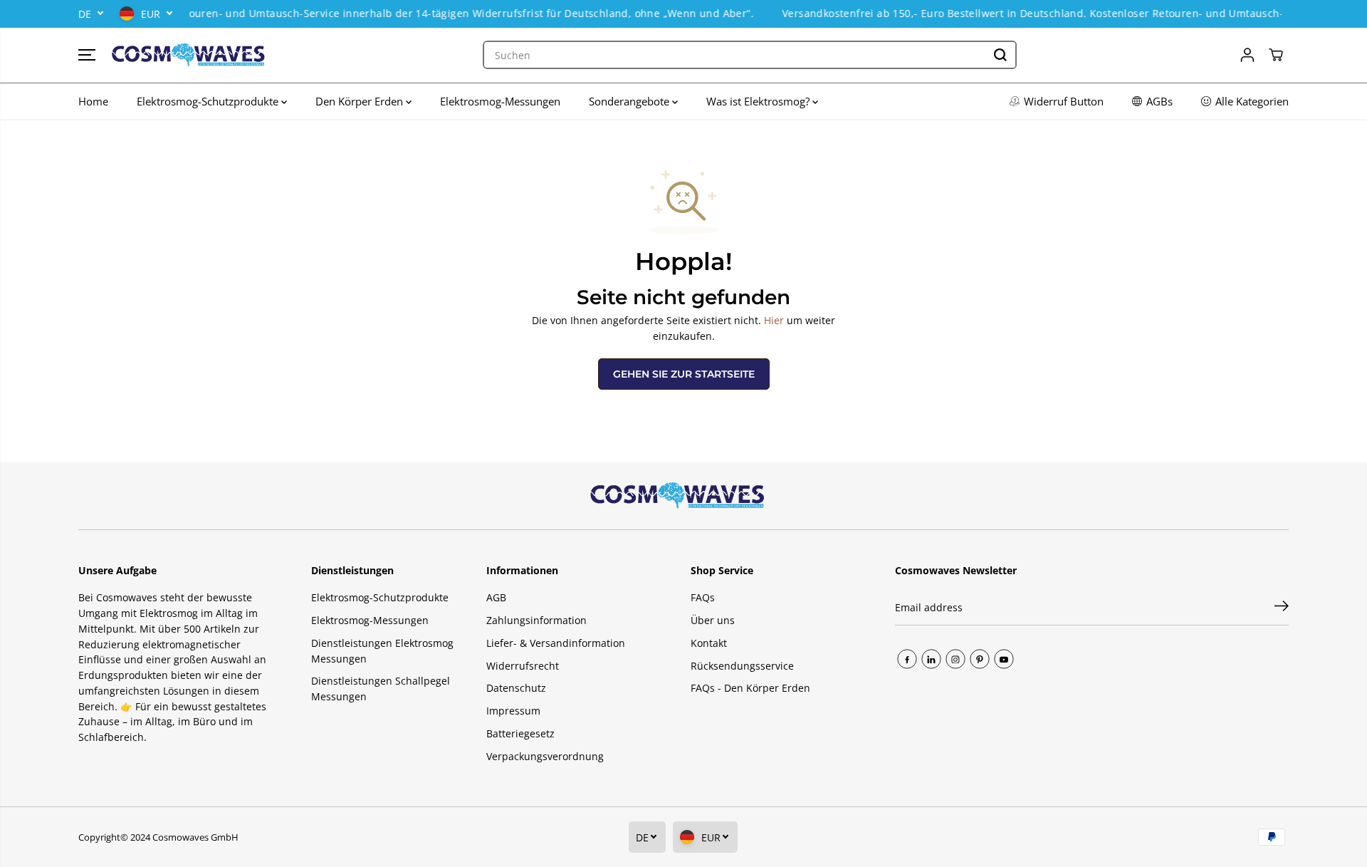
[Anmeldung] (1247, 55)
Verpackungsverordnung (545, 756)
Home (93, 101)
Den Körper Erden (360, 101)
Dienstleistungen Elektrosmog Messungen (382, 650)
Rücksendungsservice (742, 666)
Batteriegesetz (520, 733)
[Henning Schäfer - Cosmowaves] (188, 55)
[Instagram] (955, 659)
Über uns (713, 620)
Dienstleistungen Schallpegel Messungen (380, 688)
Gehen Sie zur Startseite (684, 374)
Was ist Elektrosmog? (759, 101)
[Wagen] (1276, 55)
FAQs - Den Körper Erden (750, 688)
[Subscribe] (1281, 607)
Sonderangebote (630, 101)
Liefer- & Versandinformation (555, 643)
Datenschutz (516, 688)
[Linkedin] (931, 659)
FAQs (703, 597)
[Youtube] (1004, 659)
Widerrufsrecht (522, 666)
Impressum (513, 710)
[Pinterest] (980, 659)
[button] (86, 55)
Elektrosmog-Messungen (500, 101)
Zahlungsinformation (536, 620)
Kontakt (709, 643)
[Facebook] (907, 659)
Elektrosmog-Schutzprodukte (209, 101)
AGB (496, 597)
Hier (774, 320)
